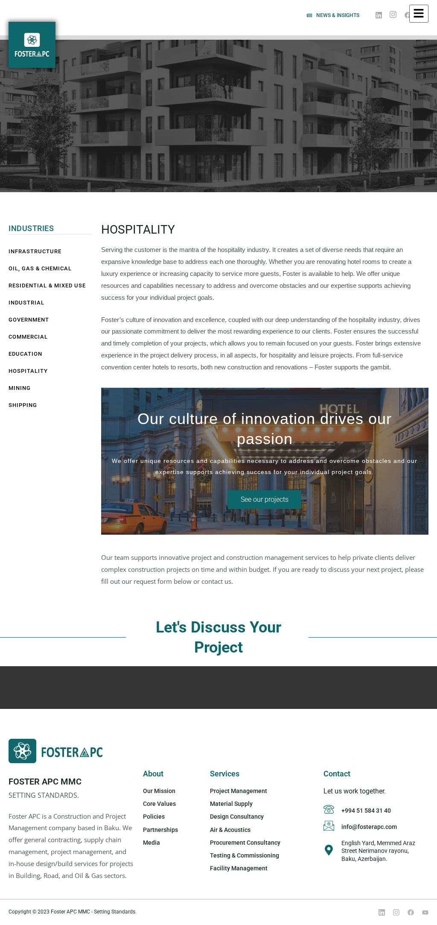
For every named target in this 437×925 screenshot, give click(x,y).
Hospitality (28, 371)
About (153, 773)
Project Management (238, 790)
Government (29, 319)
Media (151, 842)
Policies (154, 816)
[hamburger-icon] (418, 14)
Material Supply (231, 803)
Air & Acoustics (230, 829)
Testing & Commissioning (244, 855)
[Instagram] (393, 15)
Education (25, 354)
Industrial (26, 302)
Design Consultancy (237, 816)
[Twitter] (393, 912)
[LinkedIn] (378, 15)
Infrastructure (35, 251)
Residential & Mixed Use (47, 285)
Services (224, 773)
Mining (20, 388)
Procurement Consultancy (245, 842)
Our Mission (159, 790)
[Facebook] (407, 15)
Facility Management (239, 868)
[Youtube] (422, 912)
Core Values (159, 803)
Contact (336, 773)
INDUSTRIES (31, 228)
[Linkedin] (378, 912)
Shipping (23, 405)
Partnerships (160, 829)
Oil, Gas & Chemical (40, 268)
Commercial (28, 337)
